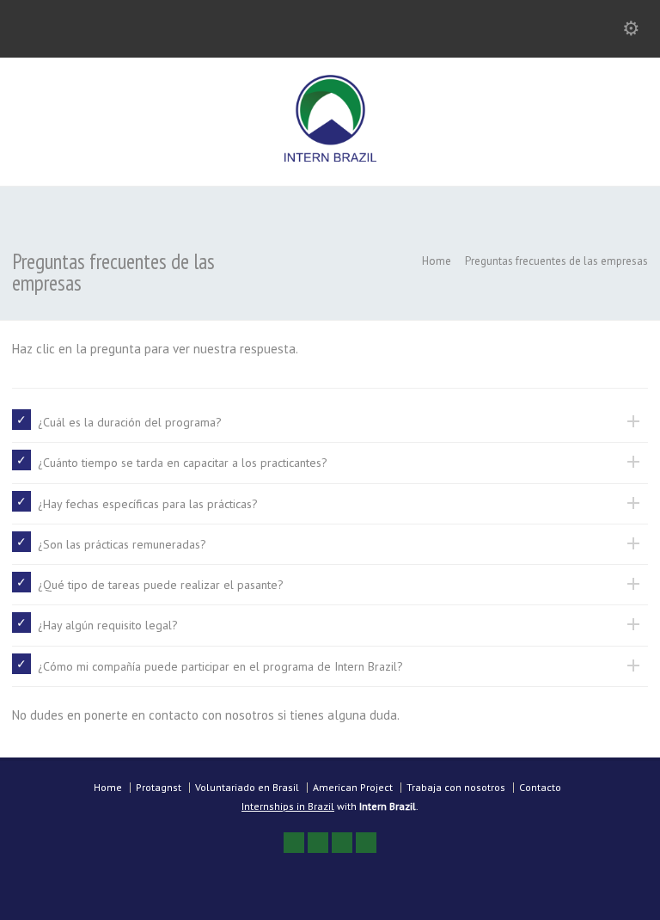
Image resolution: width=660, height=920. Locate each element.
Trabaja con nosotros (455, 787)
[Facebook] (318, 842)
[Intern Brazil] (330, 157)
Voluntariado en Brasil (247, 787)
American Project (353, 787)
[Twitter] (294, 842)
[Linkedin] (366, 842)
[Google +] (342, 842)
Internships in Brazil (287, 806)
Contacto (540, 787)
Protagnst (158, 787)
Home (108, 787)
